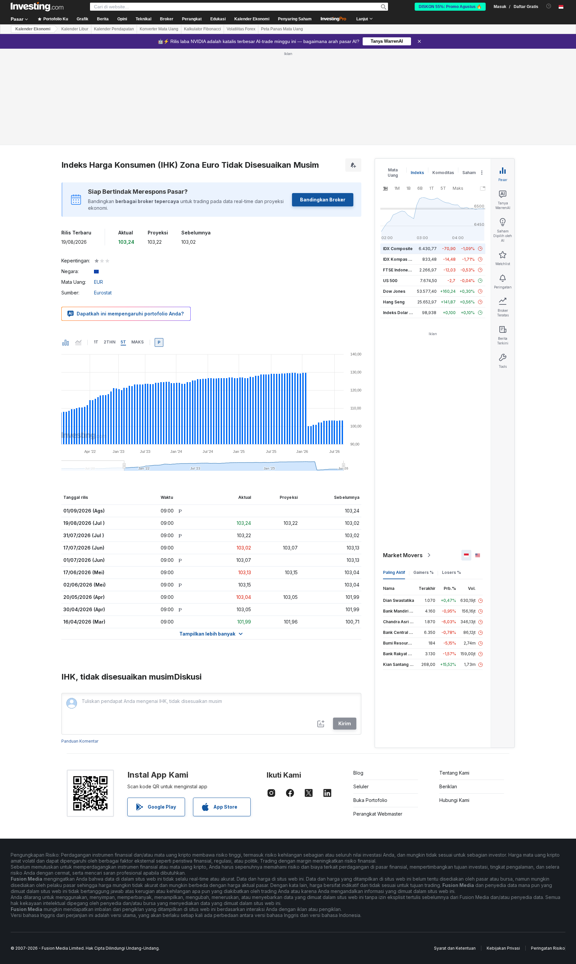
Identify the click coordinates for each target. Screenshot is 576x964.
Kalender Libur (74, 29)
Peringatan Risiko (548, 948)
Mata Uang (393, 172)
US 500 (390, 280)
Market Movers (403, 555)
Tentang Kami (454, 773)
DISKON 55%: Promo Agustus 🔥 (450, 6)
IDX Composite (398, 248)
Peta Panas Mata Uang (282, 29)
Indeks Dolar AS (399, 312)
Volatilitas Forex (241, 29)
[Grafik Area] (78, 342)
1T (96, 341)
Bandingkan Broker (322, 199)
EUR (98, 282)
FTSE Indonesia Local (404, 269)
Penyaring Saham (295, 19)
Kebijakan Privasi (503, 948)
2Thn (109, 341)
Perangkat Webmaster (377, 814)
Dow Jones (394, 291)
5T (123, 341)
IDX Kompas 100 (399, 259)
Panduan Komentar (79, 741)
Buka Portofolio (370, 800)
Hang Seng (394, 301)
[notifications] (549, 6)
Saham (469, 172)
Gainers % (423, 572)
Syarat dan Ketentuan (455, 948)
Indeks (417, 172)
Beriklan (448, 786)
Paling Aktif (394, 572)
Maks (137, 341)
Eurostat (103, 292)
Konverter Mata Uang (159, 29)
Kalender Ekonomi (251, 19)
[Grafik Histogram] (65, 342)
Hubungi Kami (454, 800)
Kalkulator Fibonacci (202, 29)
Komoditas (443, 172)
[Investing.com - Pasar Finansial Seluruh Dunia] (37, 6)
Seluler (361, 786)
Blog (358, 773)
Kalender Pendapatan (114, 29)
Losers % (451, 572)
